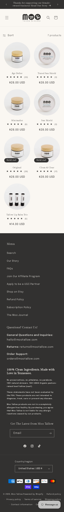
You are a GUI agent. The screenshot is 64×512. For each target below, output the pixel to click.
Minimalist (17, 120)
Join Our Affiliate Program (23, 276)
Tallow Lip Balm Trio (17, 215)
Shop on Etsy (15, 292)
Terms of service (32, 499)
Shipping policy (53, 499)
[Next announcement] (57, 4)
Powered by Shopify (33, 494)
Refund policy (54, 494)
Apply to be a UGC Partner (23, 284)
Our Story (13, 261)
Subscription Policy (19, 307)
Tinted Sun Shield (47, 73)
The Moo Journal (17, 315)
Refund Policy (15, 299)
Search (11, 253)
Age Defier (17, 73)
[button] (7, 17)
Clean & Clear (47, 167)
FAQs (10, 268)
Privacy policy (13, 499)
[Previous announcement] (6, 4)
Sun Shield (46, 120)
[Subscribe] (50, 433)
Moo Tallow (17, 494)
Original (17, 167)
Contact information (21, 505)
